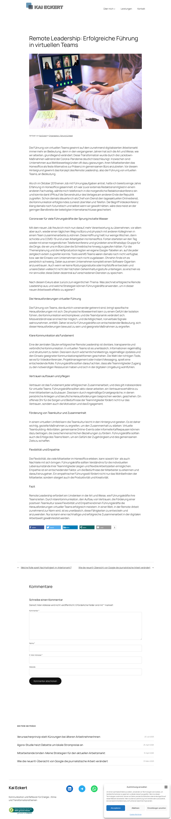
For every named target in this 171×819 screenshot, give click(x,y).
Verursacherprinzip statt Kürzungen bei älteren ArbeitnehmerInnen (58, 736)
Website (32, 667)
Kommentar (34, 610)
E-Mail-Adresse (35, 655)
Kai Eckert (43, 135)
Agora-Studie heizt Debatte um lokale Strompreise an (50, 744)
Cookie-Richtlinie (135, 814)
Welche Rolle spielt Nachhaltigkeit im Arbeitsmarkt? (46, 567)
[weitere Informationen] (114, 527)
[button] (166, 787)
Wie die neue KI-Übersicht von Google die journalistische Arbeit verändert (114, 567)
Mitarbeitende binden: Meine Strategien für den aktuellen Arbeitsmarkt (61, 753)
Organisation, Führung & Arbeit (61, 135)
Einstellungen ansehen (156, 808)
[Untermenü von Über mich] (114, 8)
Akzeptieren (116, 808)
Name (32, 643)
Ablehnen (135, 808)
